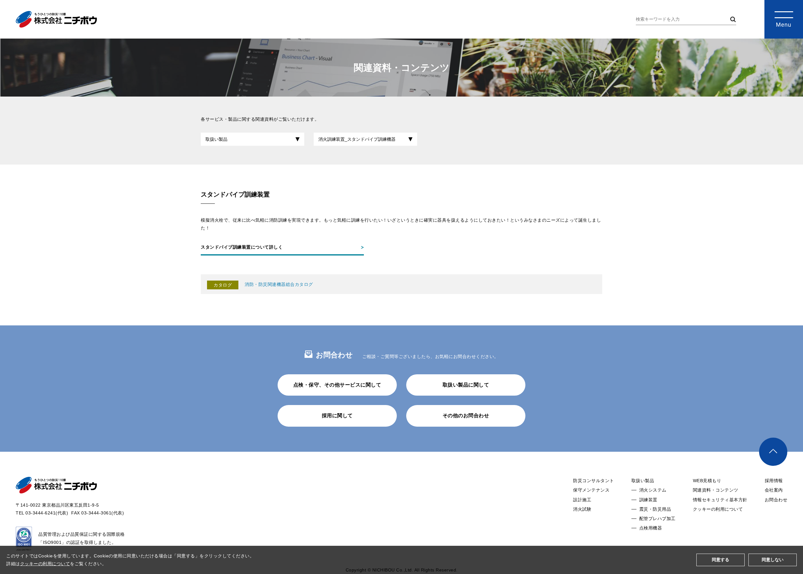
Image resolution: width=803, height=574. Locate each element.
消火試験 (582, 509)
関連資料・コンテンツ (715, 489)
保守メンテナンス (591, 489)
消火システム (653, 489)
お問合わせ (776, 499)
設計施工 (582, 499)
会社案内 (774, 489)
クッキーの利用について (718, 509)
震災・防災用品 (655, 509)
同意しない (773, 559)
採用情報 (774, 480)
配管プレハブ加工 (657, 518)
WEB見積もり (707, 480)
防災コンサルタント (593, 480)
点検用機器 (650, 527)
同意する (720, 559)
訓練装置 (648, 499)
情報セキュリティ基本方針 (720, 499)
